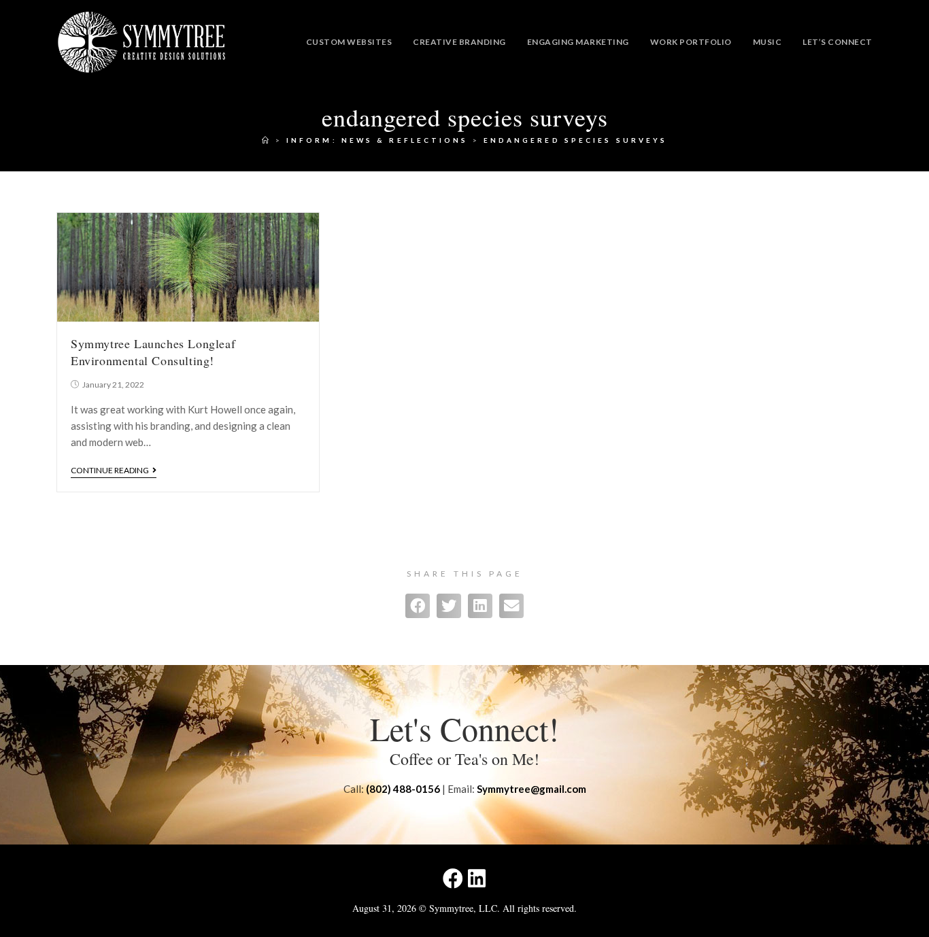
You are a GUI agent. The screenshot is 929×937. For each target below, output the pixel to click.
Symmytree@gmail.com (531, 789)
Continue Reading (110, 470)
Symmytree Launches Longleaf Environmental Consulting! (153, 352)
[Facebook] (453, 878)
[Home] (266, 140)
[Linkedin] (477, 878)
